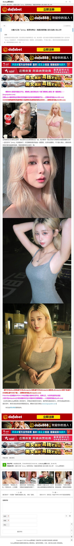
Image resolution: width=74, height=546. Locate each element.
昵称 (6, 516)
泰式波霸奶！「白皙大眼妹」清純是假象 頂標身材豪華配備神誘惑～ (63, 487)
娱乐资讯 (9, 4)
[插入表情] (66, 516)
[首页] (71, 523)
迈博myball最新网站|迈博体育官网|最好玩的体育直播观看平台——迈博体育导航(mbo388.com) (33, 97)
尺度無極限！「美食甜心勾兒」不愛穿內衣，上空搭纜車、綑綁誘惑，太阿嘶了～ (9, 487)
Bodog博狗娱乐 (8, 2)
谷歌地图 (55, 540)
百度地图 (49, 540)
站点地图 (44, 540)
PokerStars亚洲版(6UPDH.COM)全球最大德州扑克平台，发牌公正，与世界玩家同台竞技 (31, 395)
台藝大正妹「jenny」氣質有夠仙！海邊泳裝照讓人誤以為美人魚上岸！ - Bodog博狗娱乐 (39, 466)
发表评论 (67, 26)
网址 (5, 525)
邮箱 (6, 521)
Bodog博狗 (43, 463)
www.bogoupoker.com (49, 403)
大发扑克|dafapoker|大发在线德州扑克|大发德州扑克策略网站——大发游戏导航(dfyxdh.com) (33, 398)
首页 (4, 4)
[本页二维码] (71, 540)
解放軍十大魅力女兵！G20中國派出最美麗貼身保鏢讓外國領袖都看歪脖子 (45, 487)
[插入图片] (70, 516)
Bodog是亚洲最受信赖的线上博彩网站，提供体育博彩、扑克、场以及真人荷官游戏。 (37, 543)
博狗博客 (13, 407)
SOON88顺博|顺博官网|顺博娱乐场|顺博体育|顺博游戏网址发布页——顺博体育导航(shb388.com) (34, 100)
